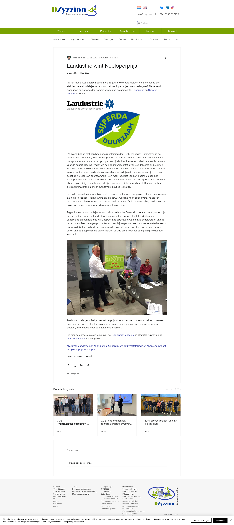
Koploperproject (78, 39)
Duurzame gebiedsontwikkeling (84, 491)
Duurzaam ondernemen (81, 489)
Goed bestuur (127, 486)
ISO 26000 (105, 489)
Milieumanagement (129, 491)
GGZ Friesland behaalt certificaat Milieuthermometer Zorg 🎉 (116, 422)
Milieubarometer (128, 494)
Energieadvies (128, 499)
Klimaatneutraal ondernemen (133, 511)
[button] (177, 39)
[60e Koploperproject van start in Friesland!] (161, 405)
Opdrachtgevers (59, 496)
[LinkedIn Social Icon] (167, 7)
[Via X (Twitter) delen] (75, 365)
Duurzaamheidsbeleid (109, 499)
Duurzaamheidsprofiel (109, 496)
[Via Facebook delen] (68, 365)
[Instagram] (172, 7)
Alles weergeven (173, 389)
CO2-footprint (127, 509)
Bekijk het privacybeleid (74, 521)
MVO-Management (108, 509)
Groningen (108, 39)
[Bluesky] (161, 7)
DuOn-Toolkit (106, 491)
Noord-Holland (137, 39)
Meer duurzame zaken (81, 494)
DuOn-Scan (105, 494)
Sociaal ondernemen (130, 489)
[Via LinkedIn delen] (81, 365)
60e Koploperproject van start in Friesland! (161, 422)
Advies (75, 486)
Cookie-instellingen (201, 520)
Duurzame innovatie (130, 504)
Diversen (154, 39)
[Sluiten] (230, 520)
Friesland (94, 39)
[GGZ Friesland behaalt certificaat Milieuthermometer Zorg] (117, 405)
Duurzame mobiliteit (130, 501)
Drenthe (122, 39)
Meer (165, 39)
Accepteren (220, 520)
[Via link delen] (88, 365)
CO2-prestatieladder (130, 513)
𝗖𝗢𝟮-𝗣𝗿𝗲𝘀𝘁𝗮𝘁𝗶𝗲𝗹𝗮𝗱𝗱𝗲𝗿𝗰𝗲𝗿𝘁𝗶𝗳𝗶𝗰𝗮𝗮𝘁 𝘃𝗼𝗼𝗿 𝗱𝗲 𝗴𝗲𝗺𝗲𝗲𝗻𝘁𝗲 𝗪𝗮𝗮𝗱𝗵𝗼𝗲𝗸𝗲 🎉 (72, 422)
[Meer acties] (165, 57)
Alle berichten (59, 39)
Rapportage (105, 506)
